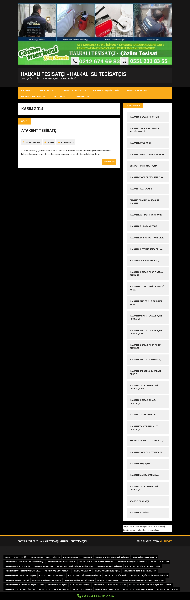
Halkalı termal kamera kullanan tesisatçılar (143, 580)
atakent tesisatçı (39, 130)
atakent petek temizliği (15, 557)
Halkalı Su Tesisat (139, 512)
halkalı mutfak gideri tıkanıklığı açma (22, 571)
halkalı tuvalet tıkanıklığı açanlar (109, 585)
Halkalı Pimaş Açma (136, 90)
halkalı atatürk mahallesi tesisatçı (112, 557)
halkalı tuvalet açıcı (80, 585)
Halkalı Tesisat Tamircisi (143, 414)
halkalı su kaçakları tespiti (52, 575)
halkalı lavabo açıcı (140, 142)
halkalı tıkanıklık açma (167, 589)
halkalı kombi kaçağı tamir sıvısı (147, 237)
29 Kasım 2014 (33, 142)
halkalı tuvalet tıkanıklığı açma (147, 154)
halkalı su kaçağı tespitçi (17, 580)
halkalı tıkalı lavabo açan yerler (138, 589)
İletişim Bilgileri (80, 96)
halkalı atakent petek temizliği (146, 177)
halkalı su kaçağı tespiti (115, 575)
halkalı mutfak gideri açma (109, 566)
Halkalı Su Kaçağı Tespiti (106, 90)
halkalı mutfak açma (43, 566)
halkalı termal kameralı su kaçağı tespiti (24, 585)
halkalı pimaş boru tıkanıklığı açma (139, 571)
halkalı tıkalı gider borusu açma (54, 589)
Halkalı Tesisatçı (47, 90)
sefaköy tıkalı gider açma (143, 165)
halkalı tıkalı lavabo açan (107, 589)
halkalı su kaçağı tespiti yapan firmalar (149, 575)
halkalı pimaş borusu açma (107, 571)
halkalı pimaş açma (140, 463)
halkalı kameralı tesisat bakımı (146, 214)
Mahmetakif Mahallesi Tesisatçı (147, 440)
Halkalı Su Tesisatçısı (74, 90)
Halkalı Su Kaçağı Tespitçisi (144, 116)
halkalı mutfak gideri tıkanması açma (142, 566)
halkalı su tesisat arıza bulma (146, 249)
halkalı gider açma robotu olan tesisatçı (24, 561)
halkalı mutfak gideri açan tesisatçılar (75, 566)
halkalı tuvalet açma (57, 585)
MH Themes (166, 541)
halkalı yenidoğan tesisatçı (145, 260)
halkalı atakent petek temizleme (45, 557)
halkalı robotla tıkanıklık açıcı (146, 359)
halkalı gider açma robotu (144, 226)
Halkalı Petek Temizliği (33, 96)
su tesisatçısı (153, 529)
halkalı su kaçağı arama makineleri (84, 575)
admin (50, 142)
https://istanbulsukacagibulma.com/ (140, 526)
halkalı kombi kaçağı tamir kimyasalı (96, 561)
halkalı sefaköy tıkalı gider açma (20, 575)
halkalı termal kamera (107, 580)
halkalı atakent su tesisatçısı (146, 452)
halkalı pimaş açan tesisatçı (57, 571)
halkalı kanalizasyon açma (144, 475)
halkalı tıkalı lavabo (141, 188)
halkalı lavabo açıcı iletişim (17, 566)
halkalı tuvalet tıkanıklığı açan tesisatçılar (150, 585)
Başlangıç (26, 90)
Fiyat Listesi (58, 96)
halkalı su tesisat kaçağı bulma (79, 580)
